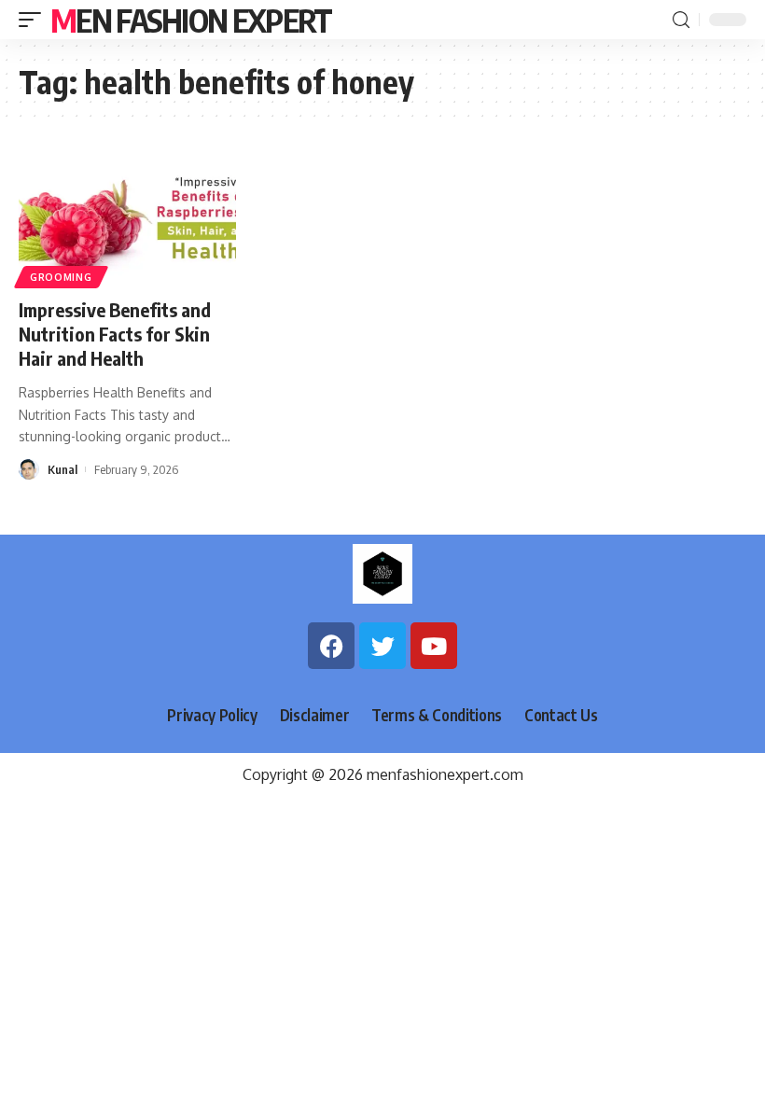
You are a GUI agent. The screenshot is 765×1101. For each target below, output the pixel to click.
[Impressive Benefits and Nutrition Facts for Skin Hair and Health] (127, 217)
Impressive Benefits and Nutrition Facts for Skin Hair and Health (115, 333)
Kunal (62, 469)
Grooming (61, 277)
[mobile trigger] (34, 19)
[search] (681, 20)
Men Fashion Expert (190, 19)
